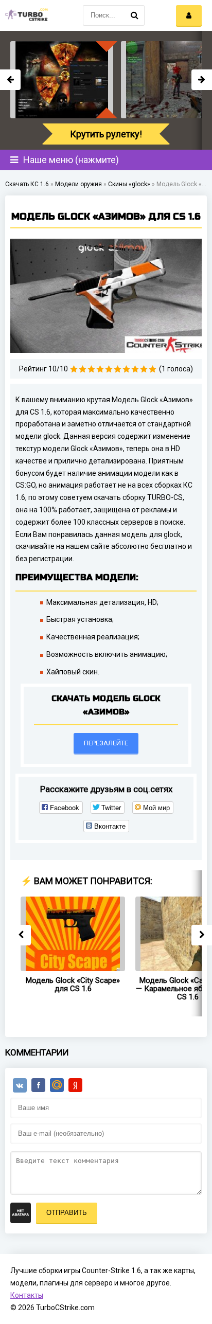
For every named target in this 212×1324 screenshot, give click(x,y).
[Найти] (134, 15)
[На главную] (25, 15)
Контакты (26, 1295)
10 (152, 369)
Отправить (66, 1212)
